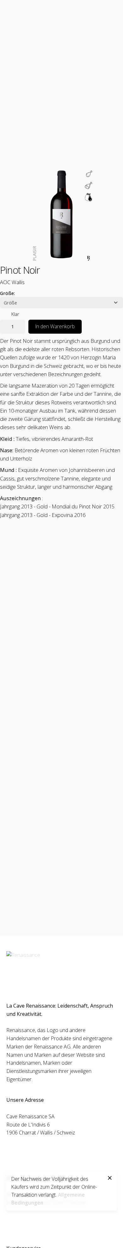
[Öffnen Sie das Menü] (108, 75)
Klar (15, 314)
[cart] (90, 75)
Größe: (7, 293)
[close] (109, 1178)
